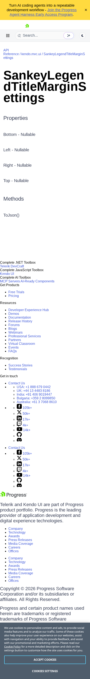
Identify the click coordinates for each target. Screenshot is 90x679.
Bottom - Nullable (19, 134)
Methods (13, 199)
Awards (14, 536)
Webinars (15, 332)
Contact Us (16, 383)
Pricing (13, 296)
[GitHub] (19, 436)
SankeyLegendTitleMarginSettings (44, 86)
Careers (14, 547)
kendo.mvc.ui (31, 54)
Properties (15, 118)
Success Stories (20, 365)
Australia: (37, 402)
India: (34, 394)
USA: (34, 387)
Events (13, 347)
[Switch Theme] (82, 35)
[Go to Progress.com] (13, 496)
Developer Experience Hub (28, 310)
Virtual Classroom (21, 343)
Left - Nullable (16, 150)
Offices (13, 551)
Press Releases (20, 540)
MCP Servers (10, 281)
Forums (14, 325)
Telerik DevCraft (12, 266)
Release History (20, 321)
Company (15, 528)
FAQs (12, 351)
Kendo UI (7, 274)
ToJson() (11, 215)
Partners (14, 340)
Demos (13, 313)
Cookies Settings (45, 671)
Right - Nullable (17, 165)
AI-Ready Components (37, 281)
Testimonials (17, 369)
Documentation (19, 317)
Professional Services (24, 336)
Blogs (12, 328)
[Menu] (8, 35)
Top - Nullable (16, 180)
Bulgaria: (36, 398)
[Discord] (19, 440)
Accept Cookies (45, 660)
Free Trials (16, 292)
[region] (45, 651)
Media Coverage (20, 543)
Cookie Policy (12, 646)
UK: (33, 390)
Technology (17, 532)
